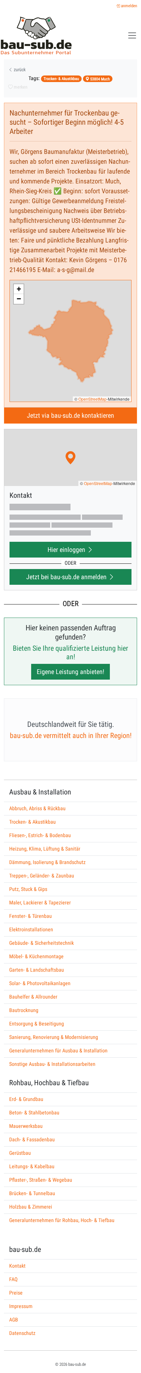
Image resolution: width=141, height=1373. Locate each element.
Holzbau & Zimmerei (30, 1207)
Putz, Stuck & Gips (28, 889)
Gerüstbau (20, 1153)
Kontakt (17, 1266)
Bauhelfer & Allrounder (33, 997)
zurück (19, 69)
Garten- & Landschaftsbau (36, 970)
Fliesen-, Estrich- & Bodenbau (40, 835)
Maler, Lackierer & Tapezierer (40, 902)
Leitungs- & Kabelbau (31, 1166)
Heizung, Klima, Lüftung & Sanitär (44, 849)
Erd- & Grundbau (26, 1099)
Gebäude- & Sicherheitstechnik (41, 943)
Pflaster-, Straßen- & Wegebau (40, 1180)
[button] (19, 289)
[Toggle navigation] (132, 35)
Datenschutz (22, 1333)
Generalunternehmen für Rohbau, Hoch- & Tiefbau (61, 1220)
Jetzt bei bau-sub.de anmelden (67, 577)
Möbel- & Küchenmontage (36, 956)
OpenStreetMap (92, 399)
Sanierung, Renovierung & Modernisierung (53, 1037)
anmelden (128, 5)
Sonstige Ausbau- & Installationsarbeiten (52, 1064)
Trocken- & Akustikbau (32, 822)
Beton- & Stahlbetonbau (34, 1112)
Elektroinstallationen (31, 929)
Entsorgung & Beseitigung (36, 1024)
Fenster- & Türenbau (30, 916)
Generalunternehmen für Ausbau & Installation (58, 1050)
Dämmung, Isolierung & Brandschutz (47, 862)
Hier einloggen (67, 550)
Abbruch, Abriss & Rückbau (37, 808)
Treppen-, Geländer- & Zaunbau (41, 876)
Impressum (20, 1306)
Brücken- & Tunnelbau (32, 1193)
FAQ (13, 1279)
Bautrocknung (23, 1010)
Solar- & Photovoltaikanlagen (39, 983)
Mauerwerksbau (26, 1126)
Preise (16, 1293)
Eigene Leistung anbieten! (70, 672)
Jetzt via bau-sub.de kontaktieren (70, 415)
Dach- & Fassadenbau (32, 1139)
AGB (13, 1320)
